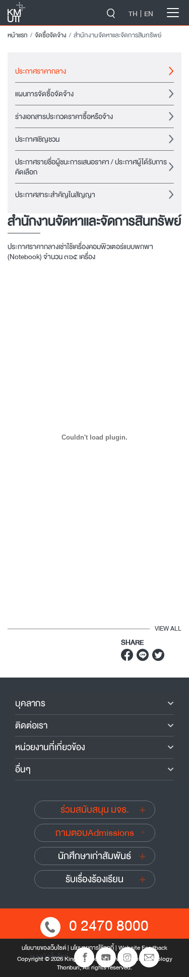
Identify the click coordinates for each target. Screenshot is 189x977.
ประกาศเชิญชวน (37, 139)
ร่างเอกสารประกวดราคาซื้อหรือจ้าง (64, 116)
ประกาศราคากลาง (40, 71)
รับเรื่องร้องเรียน (94, 879)
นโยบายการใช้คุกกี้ (92, 948)
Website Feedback (142, 948)
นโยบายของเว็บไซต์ (44, 948)
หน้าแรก (18, 35)
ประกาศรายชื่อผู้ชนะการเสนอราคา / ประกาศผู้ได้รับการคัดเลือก (91, 167)
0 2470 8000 (109, 925)
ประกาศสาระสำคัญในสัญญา (55, 195)
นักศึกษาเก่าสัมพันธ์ (94, 856)
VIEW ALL (168, 628)
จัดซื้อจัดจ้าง (51, 35)
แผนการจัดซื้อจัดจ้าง (44, 94)
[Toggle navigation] (172, 12)
